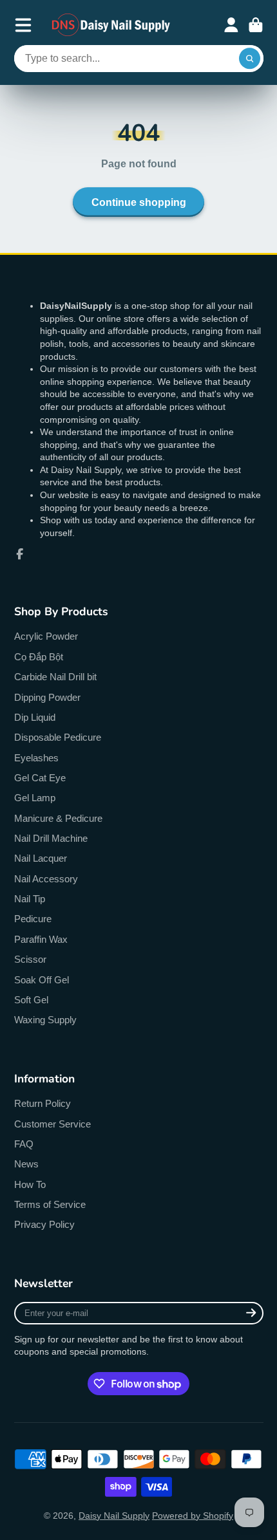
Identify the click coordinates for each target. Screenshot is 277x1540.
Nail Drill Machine (51, 838)
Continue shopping (138, 202)
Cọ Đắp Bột (38, 656)
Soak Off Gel (41, 979)
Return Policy (42, 1103)
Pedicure (33, 918)
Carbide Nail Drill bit (55, 676)
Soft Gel (31, 999)
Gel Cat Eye (40, 777)
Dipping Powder (47, 697)
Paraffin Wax (41, 939)
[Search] (250, 59)
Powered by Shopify (192, 1515)
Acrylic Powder (46, 636)
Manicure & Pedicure (58, 818)
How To (30, 1184)
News (26, 1163)
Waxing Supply (45, 1019)
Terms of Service (50, 1204)
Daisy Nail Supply (114, 1515)
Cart (255, 25)
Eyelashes (36, 757)
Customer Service (52, 1123)
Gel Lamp (34, 797)
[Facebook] (20, 554)
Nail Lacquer (40, 858)
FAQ (23, 1143)
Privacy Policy (44, 1224)
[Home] (111, 25)
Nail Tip (29, 898)
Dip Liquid (34, 717)
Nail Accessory (46, 878)
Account (231, 25)
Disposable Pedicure (57, 737)
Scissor (30, 959)
